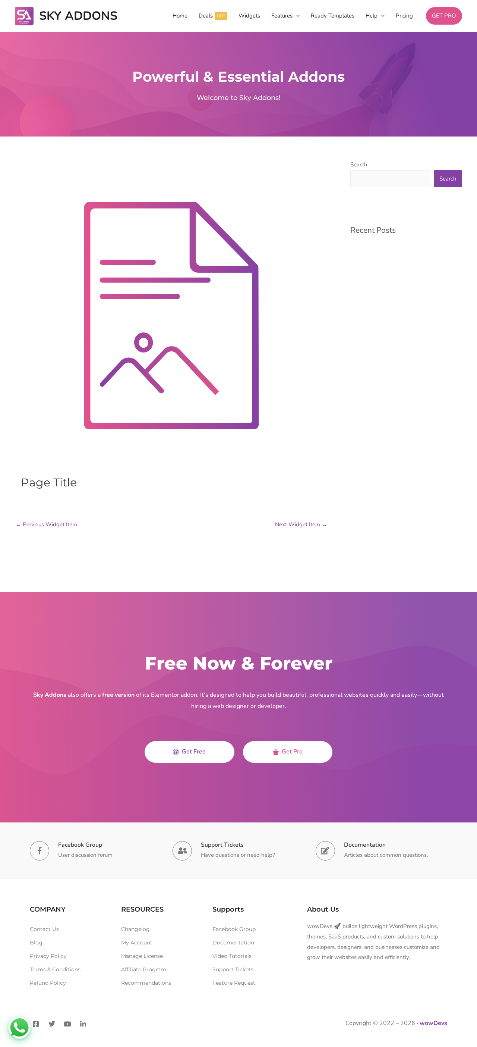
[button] (296, 16)
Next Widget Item (301, 524)
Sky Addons (78, 16)
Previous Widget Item (46, 524)
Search (358, 164)
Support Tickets (222, 845)
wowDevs (433, 1023)
